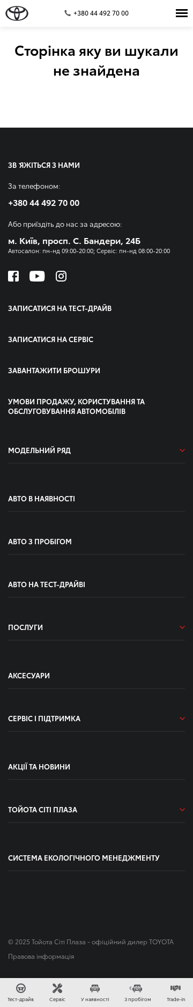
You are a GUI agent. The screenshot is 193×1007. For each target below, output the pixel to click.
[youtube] (37, 276)
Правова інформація (41, 955)
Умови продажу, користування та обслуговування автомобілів (76, 406)
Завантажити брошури (54, 370)
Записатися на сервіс (50, 339)
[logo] (16, 13)
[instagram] (61, 276)
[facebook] (13, 276)
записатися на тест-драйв (60, 308)
